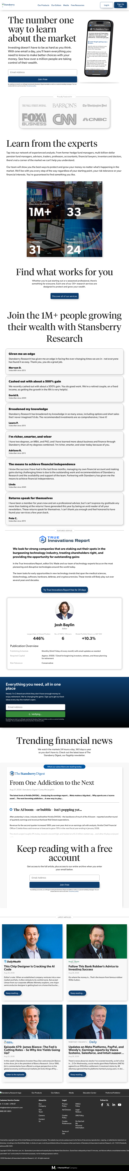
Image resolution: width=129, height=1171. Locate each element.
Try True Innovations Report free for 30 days (64, 589)
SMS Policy (79, 1115)
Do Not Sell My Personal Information (79, 1124)
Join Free (42, 79)
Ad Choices (66, 1109)
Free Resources (77, 5)
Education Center (89, 1093)
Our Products (43, 5)
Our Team (41, 1110)
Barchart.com (16, 1150)
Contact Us (42, 1120)
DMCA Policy (77, 1105)
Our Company (42, 1105)
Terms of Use (65, 1132)
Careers (42, 1115)
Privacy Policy (65, 1105)
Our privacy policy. (31, 86)
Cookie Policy (65, 1116)
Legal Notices (78, 1110)
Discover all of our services (64, 296)
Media (66, 5)
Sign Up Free (120, 5)
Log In (106, 5)
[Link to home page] (10, 5)
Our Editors (56, 5)
